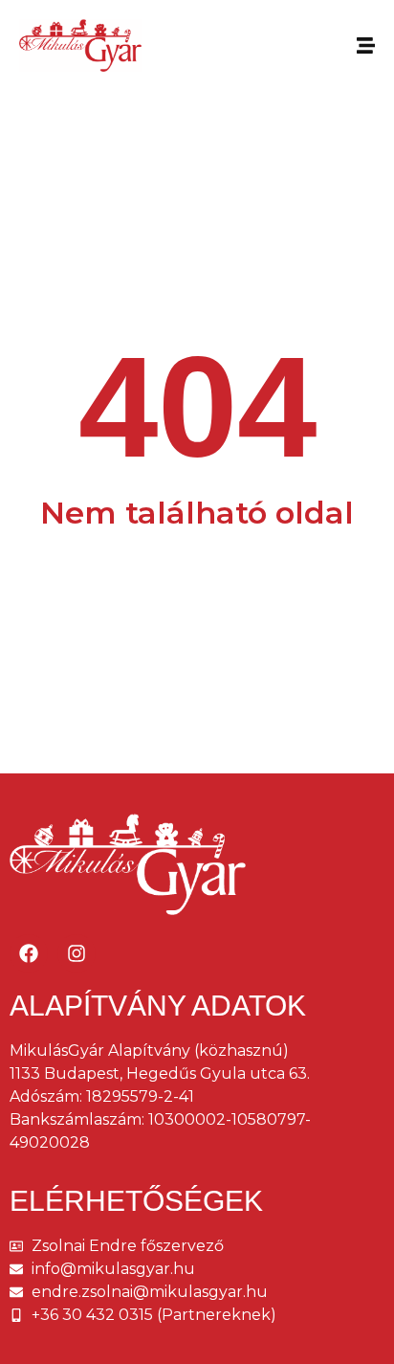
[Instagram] (76, 953)
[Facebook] (29, 953)
